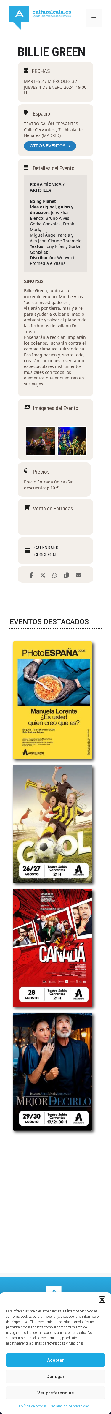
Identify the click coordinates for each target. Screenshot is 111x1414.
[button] (102, 1300)
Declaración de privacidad (69, 1406)
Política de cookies (33, 1406)
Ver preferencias (55, 1393)
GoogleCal (45, 555)
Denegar (55, 1376)
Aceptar (55, 1360)
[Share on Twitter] (43, 574)
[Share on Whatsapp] (55, 574)
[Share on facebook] (31, 574)
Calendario (46, 548)
